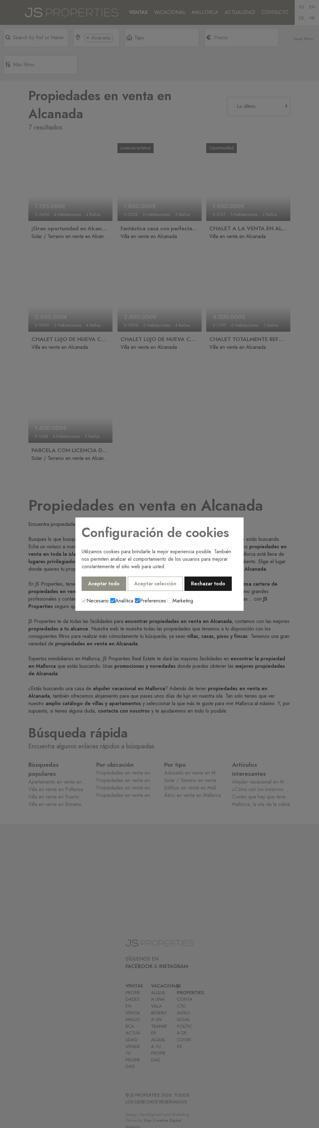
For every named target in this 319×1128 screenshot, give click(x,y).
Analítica (124, 600)
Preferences (153, 600)
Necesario (98, 600)
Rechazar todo (208, 583)
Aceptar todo (104, 583)
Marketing (183, 600)
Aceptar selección (155, 583)
